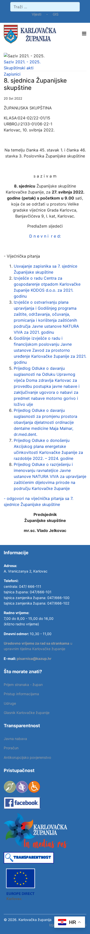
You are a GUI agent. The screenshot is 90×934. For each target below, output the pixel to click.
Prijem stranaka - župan (23, 684)
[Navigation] (84, 33)
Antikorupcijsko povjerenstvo (27, 757)
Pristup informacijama (21, 694)
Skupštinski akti (19, 67)
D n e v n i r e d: (45, 236)
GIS (55, 14)
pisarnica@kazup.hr (34, 658)
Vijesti (36, 14)
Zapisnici (12, 74)
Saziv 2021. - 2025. (22, 61)
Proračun (11, 748)
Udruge (10, 703)
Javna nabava (15, 738)
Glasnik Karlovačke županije (27, 712)
